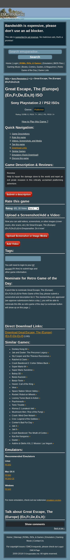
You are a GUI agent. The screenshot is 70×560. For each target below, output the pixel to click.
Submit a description (19, 194)
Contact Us (38, 541)
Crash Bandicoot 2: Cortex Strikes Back (31, 363)
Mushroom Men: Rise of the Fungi (28, 412)
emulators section (53, 500)
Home (8, 63)
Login (15, 63)
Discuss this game (20, 158)
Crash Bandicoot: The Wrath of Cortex (30, 433)
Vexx (15, 387)
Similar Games (18, 151)
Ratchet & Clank (20, 359)
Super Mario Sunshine (23, 370)
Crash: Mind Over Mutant (24, 415)
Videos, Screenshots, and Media (27, 141)
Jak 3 (15, 426)
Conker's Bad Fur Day (23, 422)
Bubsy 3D (17, 373)
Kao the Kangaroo (21, 436)
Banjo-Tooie (18, 380)
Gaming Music (13, 67)
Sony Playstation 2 (20, 79)
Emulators (47, 63)
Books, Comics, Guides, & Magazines (39, 67)
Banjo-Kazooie (19, 377)
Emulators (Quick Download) (25, 155)
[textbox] (20, 258)
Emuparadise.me (32, 554)
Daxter (16, 440)
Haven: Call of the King (23, 384)
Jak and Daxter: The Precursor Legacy (30, 352)
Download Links (19, 148)
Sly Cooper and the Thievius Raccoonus (31, 356)
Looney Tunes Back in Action (26, 398)
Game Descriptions (21, 134)
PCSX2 (8, 465)
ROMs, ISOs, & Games (30, 63)
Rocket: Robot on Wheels (24, 394)
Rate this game (19, 137)
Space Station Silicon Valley (25, 391)
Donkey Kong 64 (20, 349)
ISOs (7, 79)
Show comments (35, 524)
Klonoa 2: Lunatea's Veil (24, 408)
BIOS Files (58, 63)
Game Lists (43, 70)
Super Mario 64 (20, 366)
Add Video (13, 243)
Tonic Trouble (19, 405)
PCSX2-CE (9, 479)
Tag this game (18, 144)
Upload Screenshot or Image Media (27, 235)
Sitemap (17, 537)
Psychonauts (18, 401)
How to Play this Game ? (35, 121)
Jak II (15, 429)
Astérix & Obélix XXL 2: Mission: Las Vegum (33, 443)
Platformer (39, 110)
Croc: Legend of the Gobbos (26, 419)
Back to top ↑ (59, 528)
